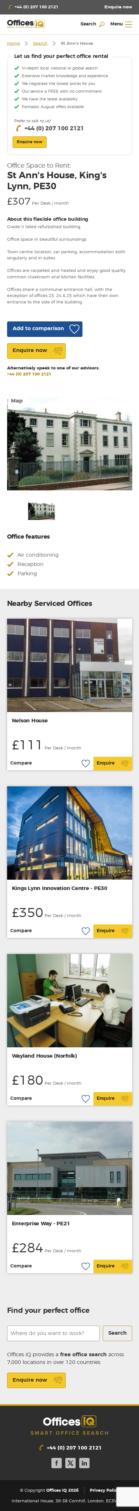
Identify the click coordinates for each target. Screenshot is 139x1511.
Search (40, 44)
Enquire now (30, 1380)
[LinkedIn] (84, 1464)
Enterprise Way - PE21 (41, 1223)
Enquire (105, 763)
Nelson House (30, 720)
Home (13, 44)
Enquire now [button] (29, 142)
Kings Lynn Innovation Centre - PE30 (59, 888)
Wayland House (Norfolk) (44, 1056)
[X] (70, 1464)
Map (17, 400)
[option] (69, 443)
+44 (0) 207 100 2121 (29, 374)
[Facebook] (56, 1464)
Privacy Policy (104, 1490)
